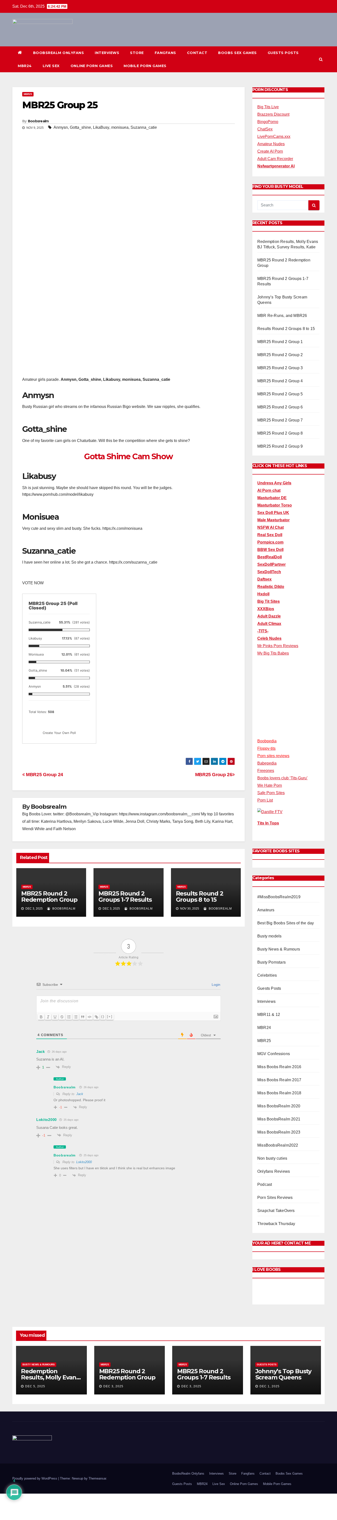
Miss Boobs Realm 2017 (279, 1080)
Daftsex (264, 579)
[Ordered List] (68, 1017)
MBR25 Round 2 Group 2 (280, 355)
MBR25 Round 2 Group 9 (280, 446)
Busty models (269, 936)
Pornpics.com (270, 542)
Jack (79, 1094)
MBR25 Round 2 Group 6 (280, 407)
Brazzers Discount (273, 114)
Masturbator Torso (274, 505)
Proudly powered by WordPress (35, 1478)
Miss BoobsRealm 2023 (278, 1132)
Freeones (265, 771)
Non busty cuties (272, 1158)
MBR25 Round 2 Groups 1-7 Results (124, 896)
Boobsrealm (38, 121)
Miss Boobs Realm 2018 (279, 1093)
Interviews (107, 53)
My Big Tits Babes (273, 653)
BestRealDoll (269, 557)
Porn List (265, 800)
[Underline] (55, 1017)
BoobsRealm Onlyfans (58, 53)
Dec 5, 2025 (35, 1386)
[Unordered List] (75, 1017)
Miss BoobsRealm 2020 (278, 1106)
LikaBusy (101, 127)
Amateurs (266, 910)
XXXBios (265, 609)
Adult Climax (269, 624)
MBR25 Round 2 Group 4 (280, 381)
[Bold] (41, 1017)
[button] (321, 59)
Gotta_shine (80, 127)
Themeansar (97, 1478)
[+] (109, 1016)
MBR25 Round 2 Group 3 (280, 368)
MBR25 (28, 94)
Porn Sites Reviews (275, 1197)
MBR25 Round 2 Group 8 (280, 433)
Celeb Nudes (269, 638)
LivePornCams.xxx (273, 136)
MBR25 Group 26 (213, 774)
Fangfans (165, 53)
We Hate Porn (269, 785)
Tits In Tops (268, 823)
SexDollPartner (271, 564)
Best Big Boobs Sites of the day (285, 923)
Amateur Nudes (271, 144)
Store (137, 53)
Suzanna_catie (144, 127)
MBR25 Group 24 (44, 774)
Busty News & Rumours (278, 949)
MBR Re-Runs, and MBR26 (282, 315)
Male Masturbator (273, 520)
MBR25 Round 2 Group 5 (280, 394)
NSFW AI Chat (270, 527)
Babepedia (267, 763)
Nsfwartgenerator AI (276, 166)
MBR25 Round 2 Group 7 (280, 420)
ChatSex (265, 129)
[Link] (96, 1017)
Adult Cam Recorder (275, 159)
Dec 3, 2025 (113, 1386)
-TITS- (262, 631)
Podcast (264, 1184)
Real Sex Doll (269, 535)
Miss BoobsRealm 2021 (278, 1119)
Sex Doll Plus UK (273, 513)
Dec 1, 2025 (270, 1386)
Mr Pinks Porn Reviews (277, 646)
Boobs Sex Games (237, 53)
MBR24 (25, 66)
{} (103, 1016)
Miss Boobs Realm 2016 (279, 1067)
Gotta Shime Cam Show (128, 456)
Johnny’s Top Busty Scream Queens (283, 1374)
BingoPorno (267, 122)
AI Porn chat (269, 490)
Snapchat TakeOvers (276, 1211)
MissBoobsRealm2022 (277, 1145)
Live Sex (51, 66)
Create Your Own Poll (59, 733)
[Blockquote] (82, 1017)
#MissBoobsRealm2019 (278, 897)
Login (215, 985)
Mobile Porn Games (145, 66)
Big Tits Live (268, 107)
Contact (197, 53)
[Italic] (48, 1017)
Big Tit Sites (268, 601)
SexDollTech (269, 572)
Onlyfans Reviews (273, 1171)
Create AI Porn (270, 151)
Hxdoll (263, 594)
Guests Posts (283, 53)
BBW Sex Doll (270, 550)
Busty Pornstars (271, 962)
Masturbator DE (272, 498)
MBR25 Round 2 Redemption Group (49, 896)
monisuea (120, 127)
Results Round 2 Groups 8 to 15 (199, 896)
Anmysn (61, 127)
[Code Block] (89, 1017)
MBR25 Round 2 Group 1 (280, 342)
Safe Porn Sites (271, 793)
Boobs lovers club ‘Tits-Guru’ (282, 778)
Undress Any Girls (274, 483)
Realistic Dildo (270, 587)
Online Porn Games (92, 66)
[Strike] (61, 1017)
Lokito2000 (84, 1162)
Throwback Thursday (276, 1224)
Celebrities (267, 975)
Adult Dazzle (269, 616)
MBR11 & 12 (268, 1014)
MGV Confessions (273, 1054)
